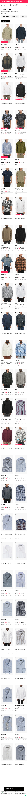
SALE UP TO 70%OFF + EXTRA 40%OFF (9, 1)
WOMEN (17, 1)
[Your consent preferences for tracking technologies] (25, 795)
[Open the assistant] (4, 794)
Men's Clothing (11, 11)
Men (6, 11)
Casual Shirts (6, 16)
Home (2, 11)
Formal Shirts (15, 16)
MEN (21, 1)
